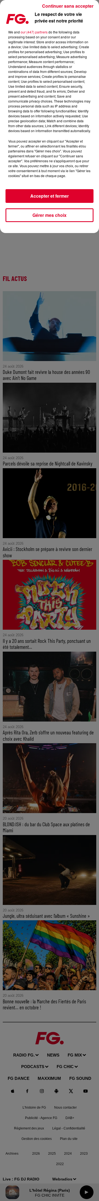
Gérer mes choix (49, 215)
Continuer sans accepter (68, 6)
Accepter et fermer (49, 196)
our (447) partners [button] (34, 32)
